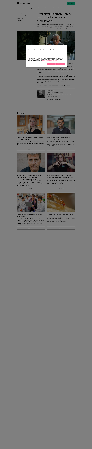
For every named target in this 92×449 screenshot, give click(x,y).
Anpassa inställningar (33, 63)
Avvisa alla (51, 63)
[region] (46, 56)
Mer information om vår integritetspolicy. (49, 60)
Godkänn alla (60, 63)
